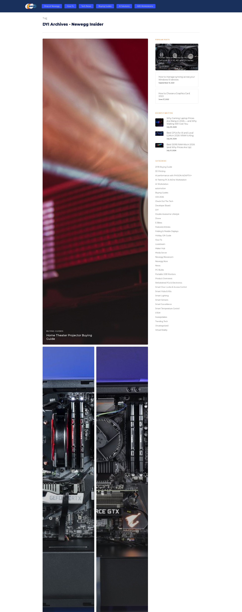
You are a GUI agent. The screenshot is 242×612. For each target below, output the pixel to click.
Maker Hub (160, 248)
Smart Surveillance (163, 304)
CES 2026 (159, 197)
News (157, 265)
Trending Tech (161, 321)
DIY (157, 210)
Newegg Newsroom (164, 257)
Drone (158, 218)
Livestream (160, 244)
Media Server (161, 253)
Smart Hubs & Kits (163, 291)
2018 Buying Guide (163, 167)
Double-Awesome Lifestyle (167, 214)
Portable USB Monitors (165, 274)
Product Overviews (163, 278)
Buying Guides (54, 331)
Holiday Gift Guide (163, 235)
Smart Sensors (161, 300)
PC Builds (159, 270)
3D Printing (160, 171)
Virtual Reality (161, 330)
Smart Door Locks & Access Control (171, 287)
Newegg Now (161, 261)
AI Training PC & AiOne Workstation (171, 180)
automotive (160, 188)
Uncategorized (161, 326)
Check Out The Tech (164, 201)
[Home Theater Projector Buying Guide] (95, 192)
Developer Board (162, 205)
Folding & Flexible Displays (166, 231)
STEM (157, 313)
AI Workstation (161, 184)
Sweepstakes (161, 317)
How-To (158, 240)
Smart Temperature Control (167, 308)
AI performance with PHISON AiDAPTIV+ (173, 175)
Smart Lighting (162, 296)
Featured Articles (162, 227)
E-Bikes (158, 223)
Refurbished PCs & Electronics (168, 283)
